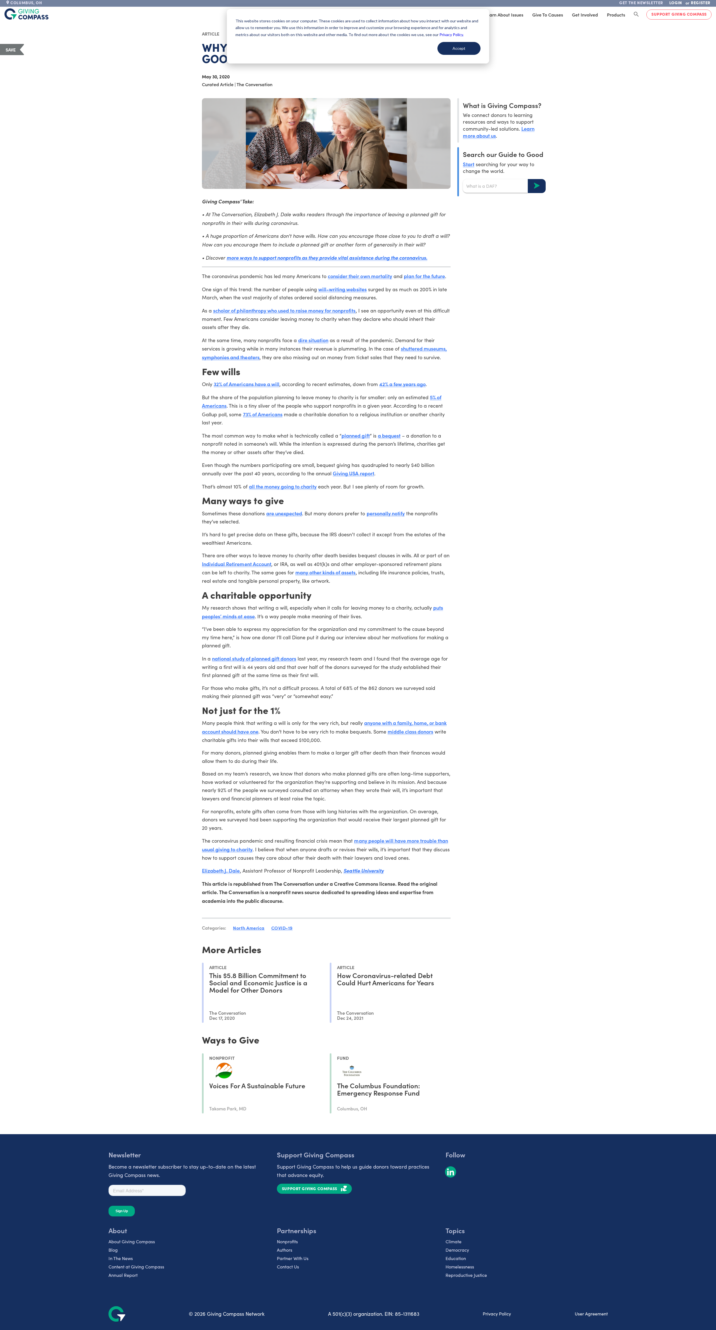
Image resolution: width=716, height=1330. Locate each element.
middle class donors (410, 731)
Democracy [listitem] (457, 1250)
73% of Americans (262, 414)
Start (468, 163)
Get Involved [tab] (585, 14)
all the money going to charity (283, 486)
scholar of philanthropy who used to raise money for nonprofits (284, 310)
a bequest (389, 435)
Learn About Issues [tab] (504, 14)
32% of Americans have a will (246, 383)
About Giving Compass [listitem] (132, 1241)
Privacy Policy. (451, 34)
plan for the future (424, 275)
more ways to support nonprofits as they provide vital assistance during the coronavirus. (327, 257)
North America (249, 928)
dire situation (313, 340)
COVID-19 (282, 928)
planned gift (355, 435)
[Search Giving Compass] (636, 14)
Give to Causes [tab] (547, 14)
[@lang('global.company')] (26, 14)
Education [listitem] (456, 1258)
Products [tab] (616, 14)
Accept (459, 48)
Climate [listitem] (453, 1241)
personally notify (386, 513)
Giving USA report (353, 473)
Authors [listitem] (284, 1250)
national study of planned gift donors (254, 658)
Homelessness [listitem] (460, 1267)
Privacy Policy (497, 1314)
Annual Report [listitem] (123, 1275)
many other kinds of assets (325, 572)
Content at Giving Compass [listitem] (136, 1267)
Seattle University (363, 870)
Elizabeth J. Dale (221, 870)
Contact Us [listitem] (288, 1267)
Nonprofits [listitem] (287, 1241)
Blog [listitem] (113, 1250)
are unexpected (284, 513)
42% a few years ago (402, 383)
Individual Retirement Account (236, 563)
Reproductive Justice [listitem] (466, 1275)
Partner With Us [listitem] (292, 1258)
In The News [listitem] (121, 1258)
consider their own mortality (360, 275)
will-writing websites (342, 289)
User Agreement (591, 1314)
